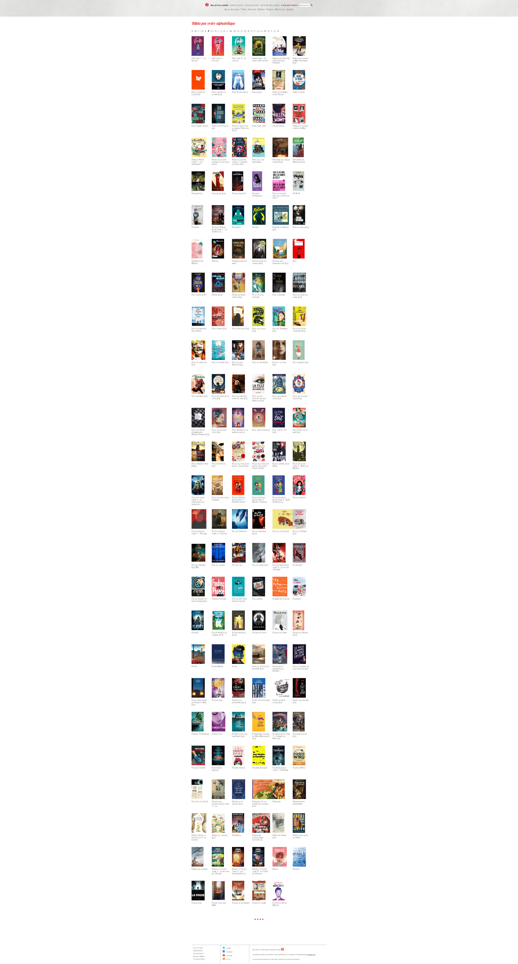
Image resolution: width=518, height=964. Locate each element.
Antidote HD (311, 954)
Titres (243, 9)
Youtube (229, 956)
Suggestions (252, 5)
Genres (261, 9)
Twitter (228, 948)
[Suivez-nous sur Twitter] (224, 948)
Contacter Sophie (199, 959)
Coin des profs (289, 5)
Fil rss (228, 959)
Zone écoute (236, 5)
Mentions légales (198, 956)
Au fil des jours (232, 9)
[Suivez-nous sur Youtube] (224, 956)
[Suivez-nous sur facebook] (224, 952)
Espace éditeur (198, 951)
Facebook (229, 952)
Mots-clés (280, 9)
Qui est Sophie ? (198, 953)
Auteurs (252, 9)
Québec (290, 9)
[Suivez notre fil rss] (224, 959)
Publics (269, 9)
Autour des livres (270, 5)
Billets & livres (219, 5)
